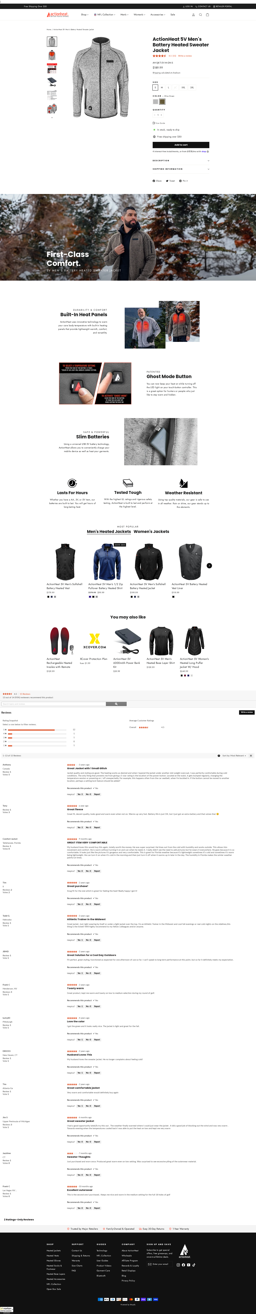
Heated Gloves (54, 1260)
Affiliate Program (130, 1260)
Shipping (157, 72)
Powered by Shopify (128, 1304)
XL (175, 87)
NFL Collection (54, 1284)
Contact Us (77, 1250)
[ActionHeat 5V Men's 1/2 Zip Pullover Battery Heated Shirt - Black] (93, 597)
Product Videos (104, 1265)
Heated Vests (53, 1255)
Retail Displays (128, 1270)
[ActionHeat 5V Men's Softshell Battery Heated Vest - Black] (48, 597)
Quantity (159, 110)
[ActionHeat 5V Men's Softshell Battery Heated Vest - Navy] (52, 597)
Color (163, 96)
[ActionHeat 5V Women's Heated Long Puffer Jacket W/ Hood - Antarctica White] (192, 675)
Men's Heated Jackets (109, 531)
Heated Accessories (56, 1279)
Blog (124, 1275)
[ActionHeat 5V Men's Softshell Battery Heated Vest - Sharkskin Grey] (55, 597)
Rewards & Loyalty (130, 1265)
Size (155, 82)
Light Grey (155, 101)
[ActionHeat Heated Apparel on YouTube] (188, 1265)
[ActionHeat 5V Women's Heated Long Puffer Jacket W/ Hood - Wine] (185, 675)
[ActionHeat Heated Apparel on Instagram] (178, 1265)
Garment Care (103, 1270)
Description (161, 160)
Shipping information (168, 169)
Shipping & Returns (81, 1255)
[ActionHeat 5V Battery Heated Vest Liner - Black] (173, 597)
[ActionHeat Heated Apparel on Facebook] (183, 1265)
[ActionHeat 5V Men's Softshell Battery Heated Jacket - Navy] (135, 597)
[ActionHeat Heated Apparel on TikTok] (193, 1265)
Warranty (76, 1260)
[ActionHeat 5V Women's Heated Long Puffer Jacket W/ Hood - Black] (182, 675)
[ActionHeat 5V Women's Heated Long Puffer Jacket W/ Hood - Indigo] (188, 675)
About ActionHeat (130, 1250)
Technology (102, 1250)
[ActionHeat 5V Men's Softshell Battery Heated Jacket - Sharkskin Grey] (138, 597)
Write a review (185, 56)
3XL (192, 87)
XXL (183, 87)
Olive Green (162, 101)
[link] (8, 694)
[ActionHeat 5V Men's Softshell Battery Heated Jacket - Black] (132, 597)
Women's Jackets (151, 531)
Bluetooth (101, 1275)
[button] (6, 1310)
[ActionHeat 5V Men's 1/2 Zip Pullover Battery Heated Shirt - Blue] (90, 597)
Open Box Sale (54, 1289)
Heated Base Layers (56, 1273)
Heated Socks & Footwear (54, 1267)
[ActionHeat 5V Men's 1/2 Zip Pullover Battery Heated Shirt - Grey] (97, 597)
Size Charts (77, 1265)
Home (49, 29)
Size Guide (160, 123)
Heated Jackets (54, 1250)
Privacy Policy (128, 1280)
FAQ (74, 1270)
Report (97, 794)
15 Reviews (26, 694)
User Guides (102, 1260)
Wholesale (127, 1255)
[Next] (209, 565)
